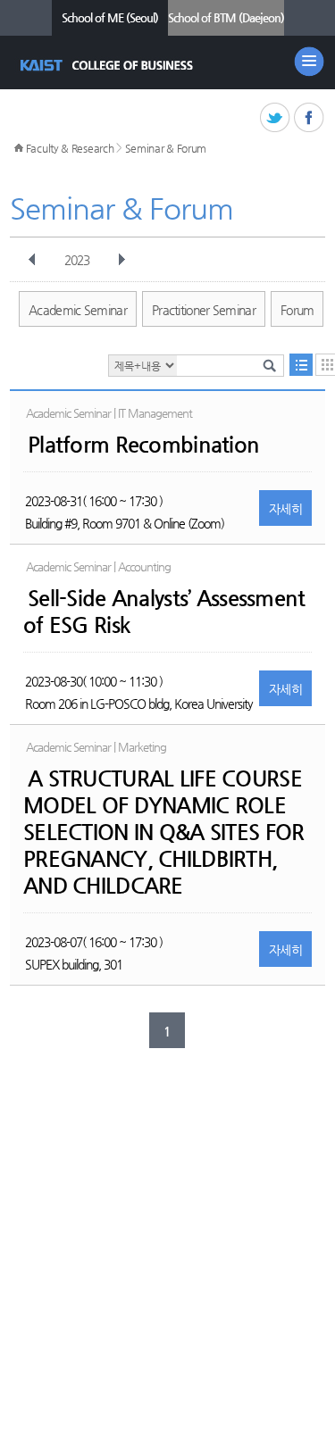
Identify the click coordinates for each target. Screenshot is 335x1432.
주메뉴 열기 (309, 61)
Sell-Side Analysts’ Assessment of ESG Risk (164, 611)
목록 (301, 365)
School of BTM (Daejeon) (226, 17)
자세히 (285, 509)
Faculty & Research (70, 148)
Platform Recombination (143, 444)
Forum (297, 310)
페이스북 (309, 118)
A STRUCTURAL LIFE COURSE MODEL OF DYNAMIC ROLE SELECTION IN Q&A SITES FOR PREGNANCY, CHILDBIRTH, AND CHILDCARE (163, 832)
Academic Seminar (78, 310)
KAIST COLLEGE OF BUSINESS (108, 65)
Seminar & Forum (166, 148)
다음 (121, 259)
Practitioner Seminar (203, 310)
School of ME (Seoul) (110, 17)
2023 (76, 260)
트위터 (275, 118)
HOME (18, 148)
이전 (32, 259)
